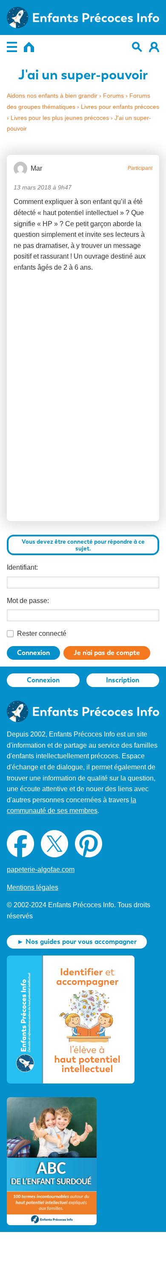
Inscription (122, 680)
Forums (113, 95)
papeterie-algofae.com (40, 869)
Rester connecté (41, 633)
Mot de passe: (28, 600)
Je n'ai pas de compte (107, 652)
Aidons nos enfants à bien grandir (52, 95)
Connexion (33, 652)
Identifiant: (22, 567)
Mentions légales (32, 887)
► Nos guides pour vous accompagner (77, 941)
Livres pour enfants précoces (120, 106)
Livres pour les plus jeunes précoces (60, 117)
